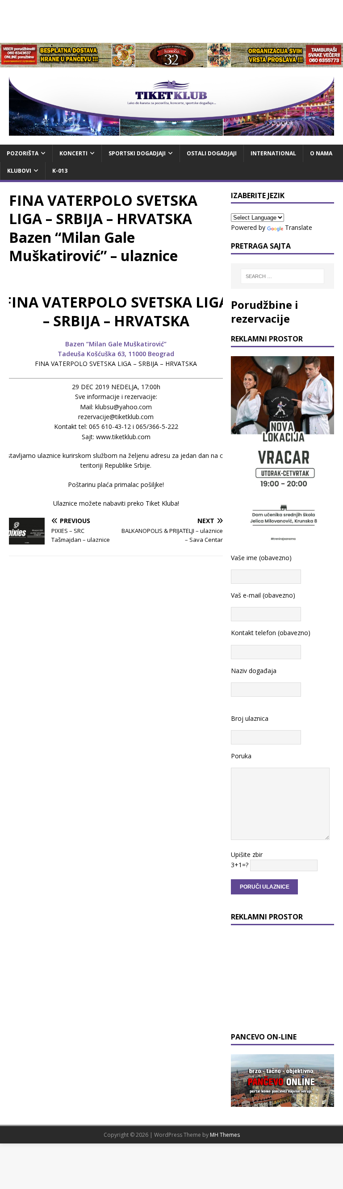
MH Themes (225, 1135)
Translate (298, 227)
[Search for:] (282, 276)
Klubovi (19, 171)
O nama (321, 153)
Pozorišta (22, 153)
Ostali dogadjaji (212, 153)
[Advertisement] (171, 20)
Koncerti (73, 153)
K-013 (59, 171)
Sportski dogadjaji (137, 153)
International (273, 153)
